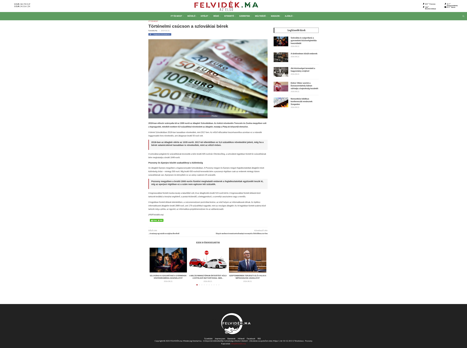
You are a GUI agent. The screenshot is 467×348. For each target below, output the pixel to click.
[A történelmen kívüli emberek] (281, 57)
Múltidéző (260, 16)
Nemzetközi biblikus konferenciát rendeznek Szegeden (301, 101)
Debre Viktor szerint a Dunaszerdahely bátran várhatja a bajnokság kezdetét (304, 86)
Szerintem (244, 16)
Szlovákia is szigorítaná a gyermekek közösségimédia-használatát (304, 40)
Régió (216, 16)
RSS (259, 338)
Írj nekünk (208, 338)
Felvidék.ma (152, 31)
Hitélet (204, 16)
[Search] (463, 16)
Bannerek (231, 338)
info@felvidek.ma (238, 344)
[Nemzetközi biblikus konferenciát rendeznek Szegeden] (281, 102)
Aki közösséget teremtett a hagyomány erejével (303, 69)
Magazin (275, 16)
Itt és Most (176, 16)
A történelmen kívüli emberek (304, 54)
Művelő (191, 16)
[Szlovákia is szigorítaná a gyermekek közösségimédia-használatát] (168, 260)
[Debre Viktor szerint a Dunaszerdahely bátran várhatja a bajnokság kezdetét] (281, 86)
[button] (153, 268)
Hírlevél (241, 338)
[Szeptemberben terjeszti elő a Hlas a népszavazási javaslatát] (247, 260)
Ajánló (288, 16)
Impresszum (220, 338)
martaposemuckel (204, 116)
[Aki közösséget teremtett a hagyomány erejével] (281, 72)
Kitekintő (229, 16)
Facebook (251, 338)
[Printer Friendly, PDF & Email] (156, 220)
